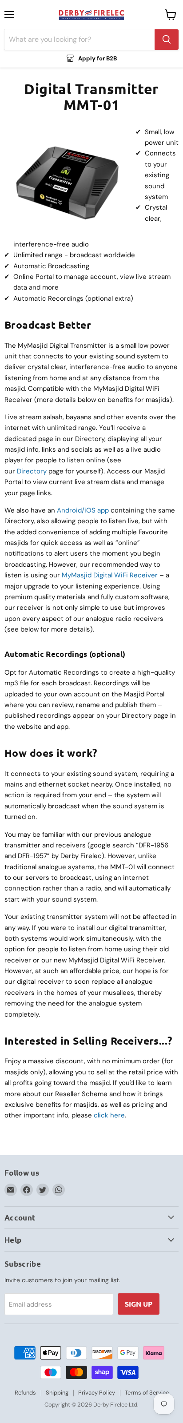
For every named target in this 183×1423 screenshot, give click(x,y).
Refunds (25, 1392)
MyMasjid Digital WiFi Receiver (110, 575)
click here (109, 1115)
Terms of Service (147, 1392)
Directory (32, 471)
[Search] (167, 39)
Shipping (57, 1392)
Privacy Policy (96, 1392)
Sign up (138, 1303)
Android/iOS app (83, 510)
